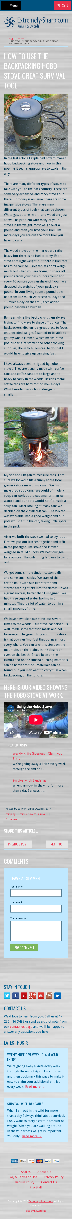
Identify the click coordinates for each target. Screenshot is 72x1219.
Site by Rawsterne (36, 1210)
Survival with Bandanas (29, 780)
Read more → (35, 1086)
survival (42, 814)
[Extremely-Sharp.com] (36, 21)
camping (10, 814)
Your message (18, 918)
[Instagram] (49, 995)
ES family (22, 814)
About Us (44, 1172)
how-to (32, 814)
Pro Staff (36, 1187)
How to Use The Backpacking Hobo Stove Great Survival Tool (32, 42)
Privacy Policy (54, 1177)
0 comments (13, 819)
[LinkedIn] (57, 995)
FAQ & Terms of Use (22, 1177)
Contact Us (49, 1182)
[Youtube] (41, 995)
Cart (65, 5)
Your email (16, 902)
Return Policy (24, 1182)
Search (26, 1172)
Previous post (18, 844)
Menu (13, 5)
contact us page (21, 1027)
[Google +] (32, 995)
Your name (16, 886)
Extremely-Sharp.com (41, 1201)
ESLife (21, 39)
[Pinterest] (24, 995)
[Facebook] (15, 995)
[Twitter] (7, 995)
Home (10, 39)
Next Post (57, 844)
